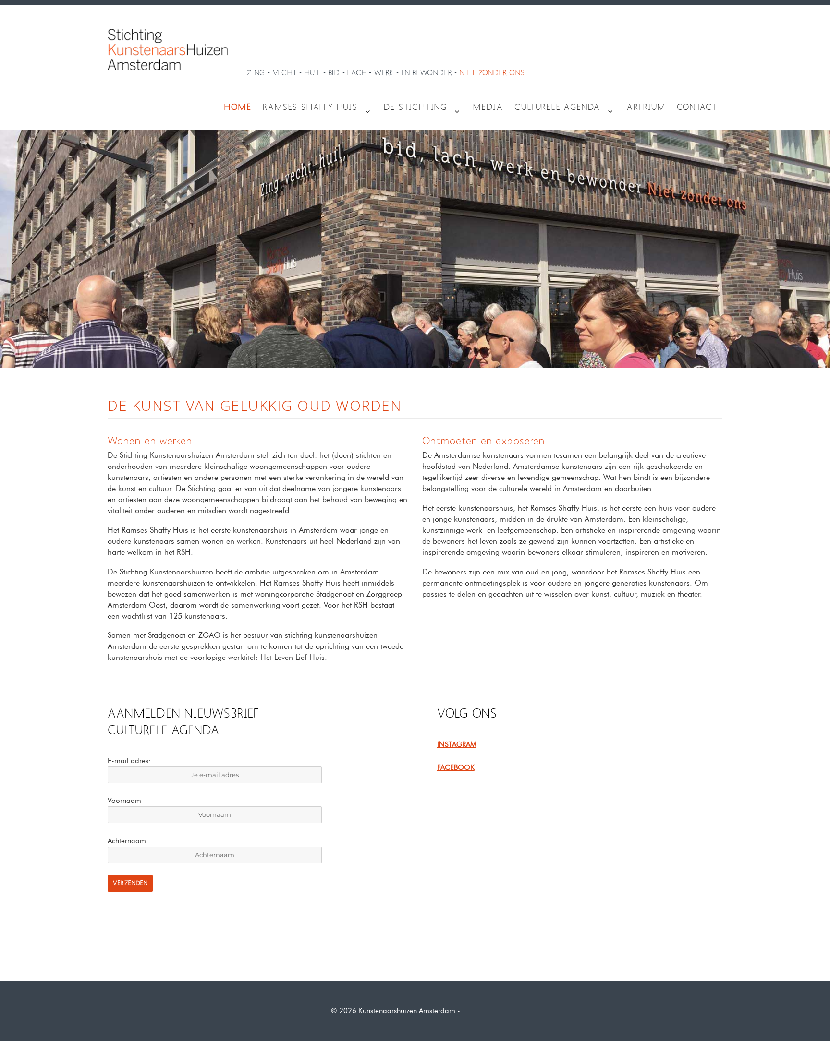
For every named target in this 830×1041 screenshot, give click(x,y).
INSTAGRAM (456, 744)
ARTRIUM (646, 107)
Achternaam (127, 841)
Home (237, 107)
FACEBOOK (456, 767)
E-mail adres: (129, 760)
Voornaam (124, 800)
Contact (697, 107)
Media (488, 107)
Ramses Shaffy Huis (310, 107)
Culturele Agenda (557, 107)
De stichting (415, 107)
